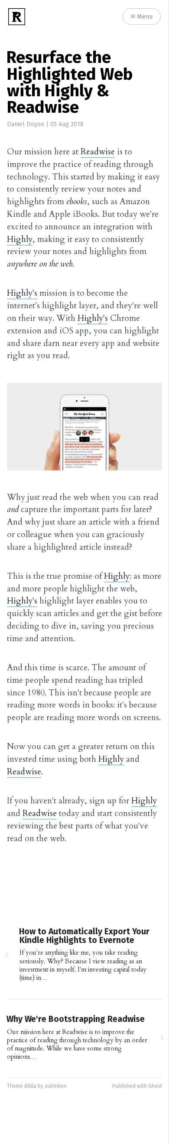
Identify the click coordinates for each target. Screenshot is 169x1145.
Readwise (98, 151)
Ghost (155, 1086)
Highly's (22, 293)
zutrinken (56, 1086)
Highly (19, 239)
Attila (30, 1086)
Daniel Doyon (25, 124)
